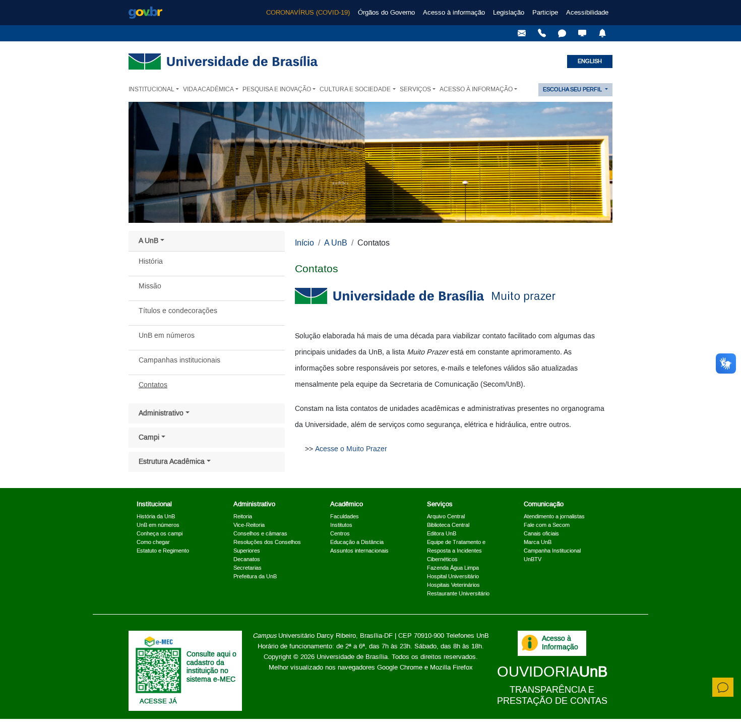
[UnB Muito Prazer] (542, 33)
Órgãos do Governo (386, 13)
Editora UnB (441, 533)
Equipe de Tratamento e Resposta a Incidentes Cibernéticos (456, 551)
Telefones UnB (467, 636)
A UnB (148, 241)
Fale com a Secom (547, 525)
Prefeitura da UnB (255, 576)
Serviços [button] (415, 89)
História (151, 261)
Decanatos (246, 559)
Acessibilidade (587, 13)
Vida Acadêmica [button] (208, 89)
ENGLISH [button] (590, 61)
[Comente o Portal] (722, 687)
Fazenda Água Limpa (453, 568)
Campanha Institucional (552, 551)
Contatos (153, 385)
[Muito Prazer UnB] (425, 296)
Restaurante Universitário (458, 593)
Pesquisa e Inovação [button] (276, 89)
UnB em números (167, 335)
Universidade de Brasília (352, 657)
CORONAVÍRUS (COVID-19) (308, 13)
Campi (149, 437)
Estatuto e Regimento (163, 551)
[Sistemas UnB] (582, 33)
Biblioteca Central (448, 525)
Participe (545, 13)
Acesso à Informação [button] (476, 89)
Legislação (508, 13)
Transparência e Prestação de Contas (552, 695)
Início (304, 243)
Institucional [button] (151, 89)
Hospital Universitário (453, 576)
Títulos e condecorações (178, 311)
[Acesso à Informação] (530, 643)
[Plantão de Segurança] (602, 33)
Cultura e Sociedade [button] (355, 89)
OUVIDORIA (552, 672)
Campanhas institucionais (179, 360)
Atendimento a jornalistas (554, 516)
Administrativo (161, 413)
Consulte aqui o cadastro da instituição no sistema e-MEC (211, 667)
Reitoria (242, 516)
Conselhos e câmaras (260, 533)
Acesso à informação (454, 13)
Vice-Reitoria (249, 525)
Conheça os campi (159, 533)
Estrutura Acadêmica (172, 461)
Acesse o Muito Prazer (351, 449)
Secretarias (247, 568)
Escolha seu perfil (573, 89)
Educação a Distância (357, 542)
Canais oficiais (541, 533)
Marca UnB (537, 542)
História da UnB (156, 516)
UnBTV (532, 559)
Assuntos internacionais (359, 551)
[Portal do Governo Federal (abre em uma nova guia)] (145, 12)
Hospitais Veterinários (453, 585)
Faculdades (344, 516)
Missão (150, 286)
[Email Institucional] (522, 33)
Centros (340, 533)
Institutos (341, 525)
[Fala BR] (562, 33)
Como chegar (153, 542)
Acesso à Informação (560, 643)
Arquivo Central (446, 516)
